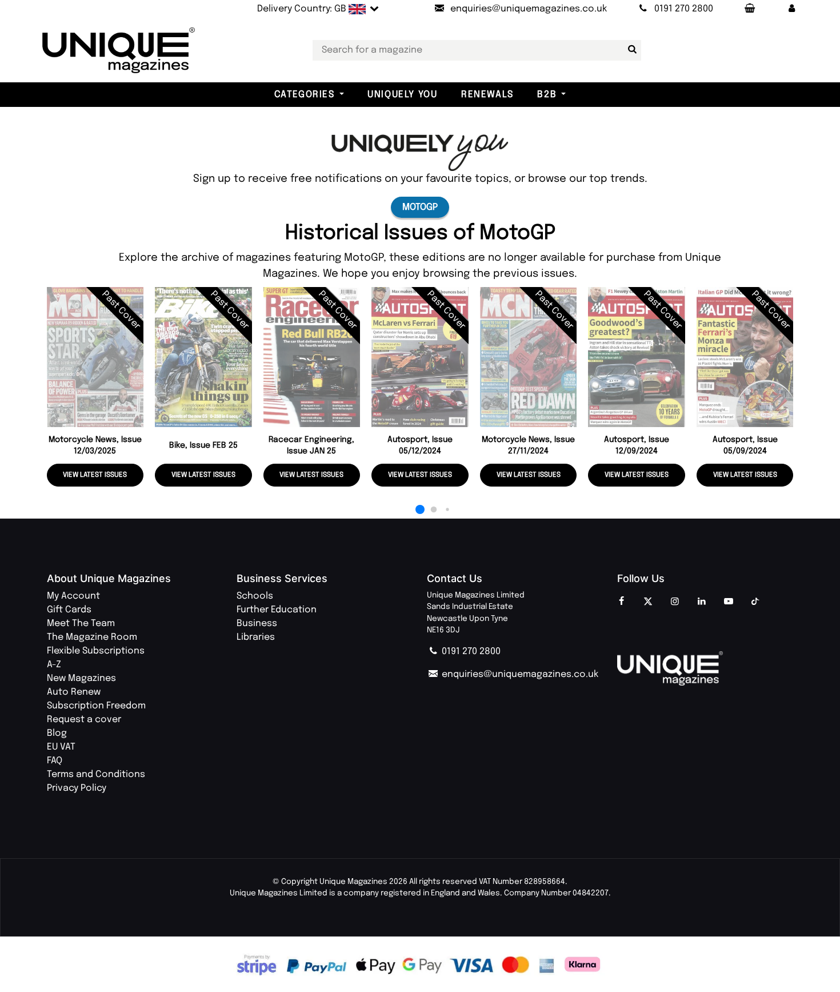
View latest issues (95, 475)
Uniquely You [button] (402, 94)
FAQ (54, 761)
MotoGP (420, 207)
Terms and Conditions (96, 774)
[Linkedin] (701, 602)
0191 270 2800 (470, 651)
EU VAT (61, 747)
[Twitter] (648, 602)
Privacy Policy (76, 788)
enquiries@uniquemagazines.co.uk (518, 674)
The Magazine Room (92, 637)
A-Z (54, 665)
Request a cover (84, 719)
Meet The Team (81, 623)
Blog (57, 733)
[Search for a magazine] (630, 49)
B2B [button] (547, 94)
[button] (791, 9)
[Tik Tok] (755, 602)
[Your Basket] (749, 9)
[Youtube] (728, 602)
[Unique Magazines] (705, 668)
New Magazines (81, 678)
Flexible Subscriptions (96, 651)
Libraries (256, 637)
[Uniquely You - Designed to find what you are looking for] (420, 152)
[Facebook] (621, 602)
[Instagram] (674, 602)
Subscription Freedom (96, 706)
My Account (73, 596)
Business (257, 623)
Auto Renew (74, 692)
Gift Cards (69, 610)
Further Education (277, 610)
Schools (255, 596)
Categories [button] (304, 94)
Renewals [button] (487, 94)
